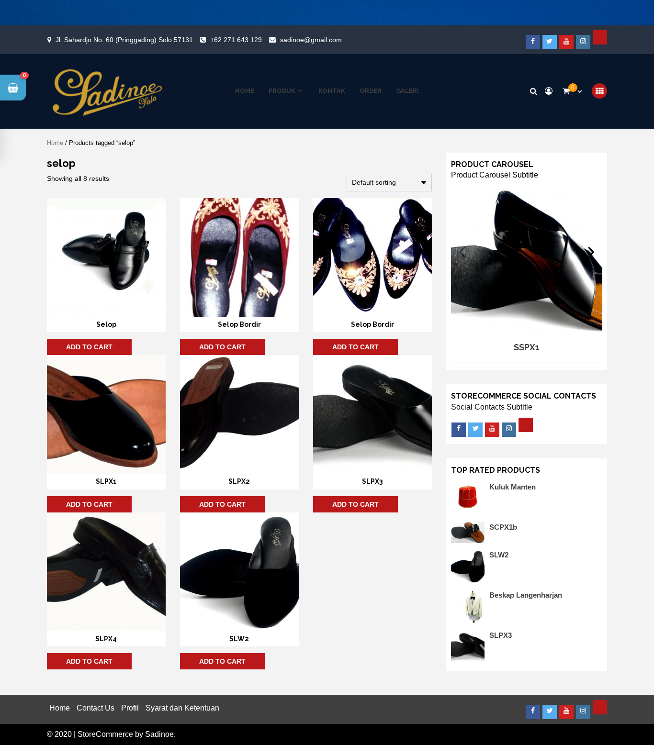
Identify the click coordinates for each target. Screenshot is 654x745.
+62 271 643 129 (236, 40)
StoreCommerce (105, 734)
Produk (282, 91)
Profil (130, 708)
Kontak (331, 91)
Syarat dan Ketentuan (182, 708)
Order (371, 91)
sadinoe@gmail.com (311, 40)
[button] (13, 87)
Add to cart (89, 347)
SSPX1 (527, 347)
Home (244, 91)
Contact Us (95, 708)
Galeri (407, 91)
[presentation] (462, 250)
